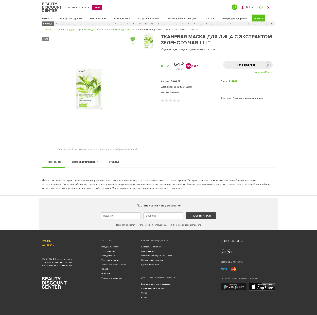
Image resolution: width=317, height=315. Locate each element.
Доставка (72, 7)
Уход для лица (98, 18)
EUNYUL (233, 81)
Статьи (144, 293)
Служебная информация (153, 288)
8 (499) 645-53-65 (232, 241)
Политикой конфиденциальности (184, 225)
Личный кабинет (149, 251)
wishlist (133, 44)
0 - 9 (269, 24)
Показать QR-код (262, 72)
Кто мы (46, 241)
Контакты (84, 7)
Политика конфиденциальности (156, 256)
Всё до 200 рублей (71, 18)
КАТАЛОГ (47, 18)
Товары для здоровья (234, 18)
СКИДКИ (209, 18)
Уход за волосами (148, 18)
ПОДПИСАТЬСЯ (201, 215)
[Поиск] (234, 7)
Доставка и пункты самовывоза (156, 284)
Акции (97, 7)
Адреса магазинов (150, 264)
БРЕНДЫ (48, 23)
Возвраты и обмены (151, 247)
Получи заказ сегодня (152, 260)
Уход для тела (122, 18)
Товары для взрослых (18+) (181, 18)
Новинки (258, 18)
